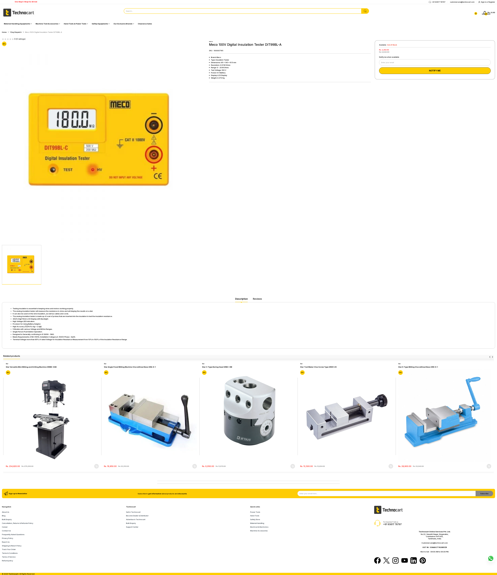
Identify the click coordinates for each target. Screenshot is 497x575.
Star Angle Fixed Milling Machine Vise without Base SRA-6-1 (130, 367)
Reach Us (6, 542)
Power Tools (255, 512)
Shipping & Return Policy (11, 546)
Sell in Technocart (133, 512)
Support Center (132, 527)
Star (7, 363)
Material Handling (257, 523)
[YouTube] (404, 560)
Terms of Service (9, 557)
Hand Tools (254, 516)
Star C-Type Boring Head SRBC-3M (217, 367)
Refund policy (7, 561)
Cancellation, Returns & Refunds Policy (17, 523)
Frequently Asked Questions (13, 534)
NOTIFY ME (435, 70)
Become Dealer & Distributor (137, 516)
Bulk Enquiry (7, 519)
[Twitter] (386, 560)
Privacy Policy (7, 538)
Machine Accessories (259, 531)
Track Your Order (9, 549)
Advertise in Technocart (135, 519)
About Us (5, 512)
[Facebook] (377, 560)
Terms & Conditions (10, 553)
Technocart (13, 574)
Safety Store (255, 519)
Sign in (483, 2)
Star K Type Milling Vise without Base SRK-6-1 (418, 367)
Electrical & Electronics (259, 527)
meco (211, 41)
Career (5, 527)
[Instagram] (395, 560)
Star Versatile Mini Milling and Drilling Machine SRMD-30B (31, 367)
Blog (3, 516)
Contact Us (6, 531)
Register (491, 2)
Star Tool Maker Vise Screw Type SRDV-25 (318, 367)
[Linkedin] (413, 560)
